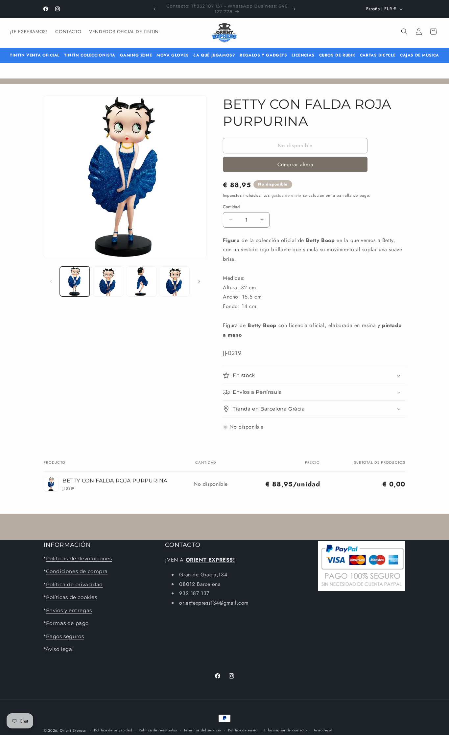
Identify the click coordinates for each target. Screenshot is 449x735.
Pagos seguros (65, 636)
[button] (404, 31)
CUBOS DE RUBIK (337, 55)
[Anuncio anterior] (154, 9)
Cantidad (231, 207)
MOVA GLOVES (172, 55)
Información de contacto (285, 730)
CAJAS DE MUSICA (419, 55)
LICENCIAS (303, 55)
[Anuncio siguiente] (294, 9)
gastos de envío (287, 195)
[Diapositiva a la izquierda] (51, 281)
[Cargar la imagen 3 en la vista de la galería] (141, 281)
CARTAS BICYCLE (377, 55)
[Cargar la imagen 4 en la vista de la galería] (175, 281)
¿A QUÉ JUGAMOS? (214, 55)
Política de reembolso (158, 730)
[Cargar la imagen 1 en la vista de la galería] (75, 281)
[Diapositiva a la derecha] (199, 281)
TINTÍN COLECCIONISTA (89, 55)
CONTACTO (182, 544)
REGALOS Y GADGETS (263, 55)
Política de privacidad (74, 584)
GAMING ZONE (136, 55)
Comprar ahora (295, 164)
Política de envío (243, 730)
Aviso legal (60, 649)
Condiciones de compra (77, 571)
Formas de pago (67, 623)
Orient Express (73, 730)
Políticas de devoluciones (79, 558)
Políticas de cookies (71, 597)
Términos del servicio (202, 730)
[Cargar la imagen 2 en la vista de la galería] (108, 281)
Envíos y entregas (69, 610)
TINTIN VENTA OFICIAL (34, 55)
